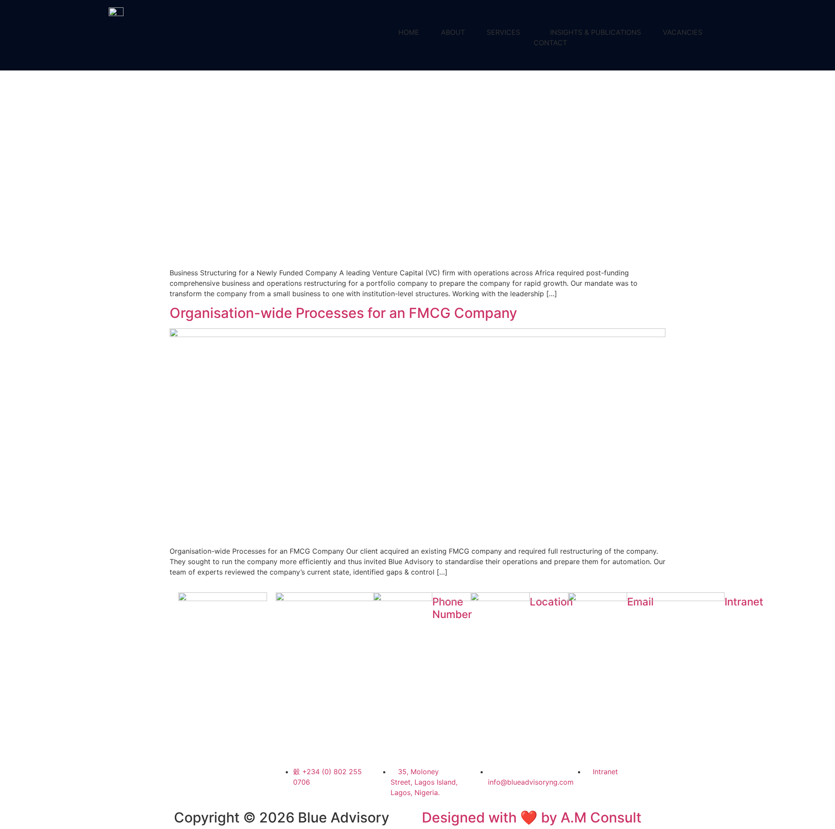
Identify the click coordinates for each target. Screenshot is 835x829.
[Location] (417, 670)
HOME (408, 32)
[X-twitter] (237, 701)
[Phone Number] (320, 670)
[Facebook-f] (213, 701)
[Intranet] (612, 670)
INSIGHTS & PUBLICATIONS (595, 32)
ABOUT (453, 32)
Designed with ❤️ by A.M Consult (531, 817)
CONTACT (550, 42)
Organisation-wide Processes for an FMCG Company (343, 312)
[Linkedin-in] (189, 701)
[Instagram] (189, 725)
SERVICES (503, 32)
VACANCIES (682, 32)
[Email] (515, 670)
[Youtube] (213, 725)
